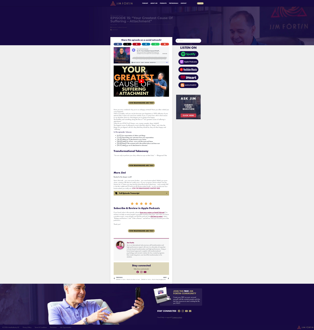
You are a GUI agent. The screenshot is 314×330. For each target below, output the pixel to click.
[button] (118, 44)
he (154, 216)
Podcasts (114, 27)
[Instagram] (141, 272)
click (151, 216)
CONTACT (183, 3)
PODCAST (145, 3)
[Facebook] (137, 272)
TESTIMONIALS (173, 3)
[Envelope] (190, 311)
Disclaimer (53, 327)
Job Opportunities (65, 327)
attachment (115, 30)
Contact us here (177, 317)
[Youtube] (145, 272)
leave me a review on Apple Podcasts (152, 212)
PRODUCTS (163, 3)
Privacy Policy (27, 327)
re (155, 216)
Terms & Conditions (41, 327)
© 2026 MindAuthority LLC (10, 327)
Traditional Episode (122, 27)
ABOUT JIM (153, 3)
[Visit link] (181, 297)
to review (159, 216)
